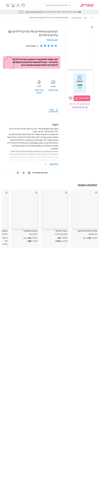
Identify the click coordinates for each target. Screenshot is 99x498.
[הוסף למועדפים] (70, 98)
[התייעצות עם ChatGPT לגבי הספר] (29, 173)
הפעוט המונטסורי (30, 231)
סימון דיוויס (33, 234)
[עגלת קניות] (13, 5)
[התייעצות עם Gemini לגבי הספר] (18, 173)
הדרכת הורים (76, 18)
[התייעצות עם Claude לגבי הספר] (23, 173)
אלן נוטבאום (93, 234)
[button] (8, 5)
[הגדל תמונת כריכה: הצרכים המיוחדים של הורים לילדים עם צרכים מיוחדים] (79, 47)
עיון (85, 18)
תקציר (51, 110)
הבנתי (21, 12)
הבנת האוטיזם (61, 231)
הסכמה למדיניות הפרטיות (34, 12)
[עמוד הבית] (91, 17)
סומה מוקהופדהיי (61, 234)
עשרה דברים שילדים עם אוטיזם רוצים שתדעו (87, 231)
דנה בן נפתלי (52, 40)
